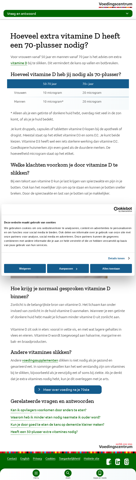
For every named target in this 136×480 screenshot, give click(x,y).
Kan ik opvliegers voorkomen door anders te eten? (48, 410)
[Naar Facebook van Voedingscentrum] (108, 462)
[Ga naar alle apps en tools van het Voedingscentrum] (99, 473)
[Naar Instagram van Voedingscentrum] (126, 462)
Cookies (50, 458)
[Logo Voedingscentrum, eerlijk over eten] (68, 445)
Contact (12, 458)
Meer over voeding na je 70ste (66, 389)
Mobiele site (91, 458)
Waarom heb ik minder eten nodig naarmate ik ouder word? (55, 417)
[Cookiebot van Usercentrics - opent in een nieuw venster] (116, 209)
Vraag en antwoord (21, 13)
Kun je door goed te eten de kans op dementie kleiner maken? (57, 424)
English (24, 458)
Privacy (37, 458)
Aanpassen (66, 268)
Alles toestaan (111, 268)
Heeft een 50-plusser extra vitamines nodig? (44, 431)
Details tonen (116, 258)
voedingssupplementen (40, 360)
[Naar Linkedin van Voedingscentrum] (117, 462)
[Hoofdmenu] (36, 473)
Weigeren (25, 268)
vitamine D (19, 63)
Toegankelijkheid (69, 458)
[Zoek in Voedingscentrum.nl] (68, 473)
